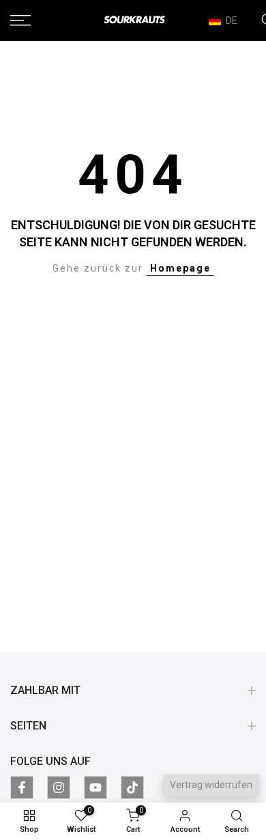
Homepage (180, 268)
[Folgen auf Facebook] (21, 787)
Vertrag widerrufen (211, 784)
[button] (229, 20)
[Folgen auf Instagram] (58, 787)
